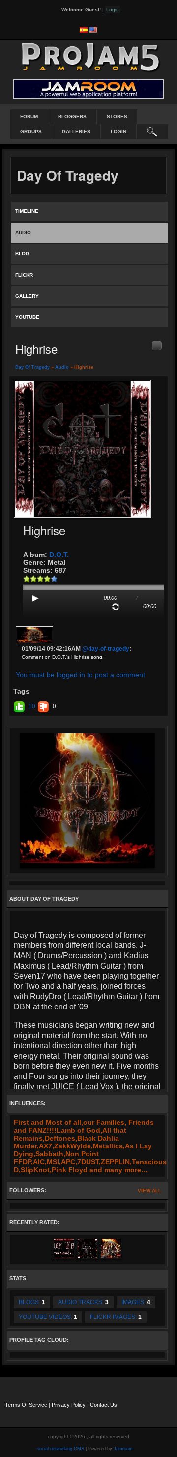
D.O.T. (59, 554)
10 (32, 706)
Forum (29, 116)
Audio (62, 367)
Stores (117, 116)
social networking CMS (60, 1448)
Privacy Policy (69, 1405)
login (118, 131)
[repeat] (115, 607)
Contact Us (103, 1405)
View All (149, 1190)
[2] (30, 578)
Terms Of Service (26, 1405)
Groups (31, 131)
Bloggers (72, 116)
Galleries (76, 131)
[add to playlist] (157, 345)
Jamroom (123, 1448)
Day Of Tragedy (32, 367)
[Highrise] (82, 448)
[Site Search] (152, 131)
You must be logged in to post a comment (80, 675)
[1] (26, 578)
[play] (35, 598)
